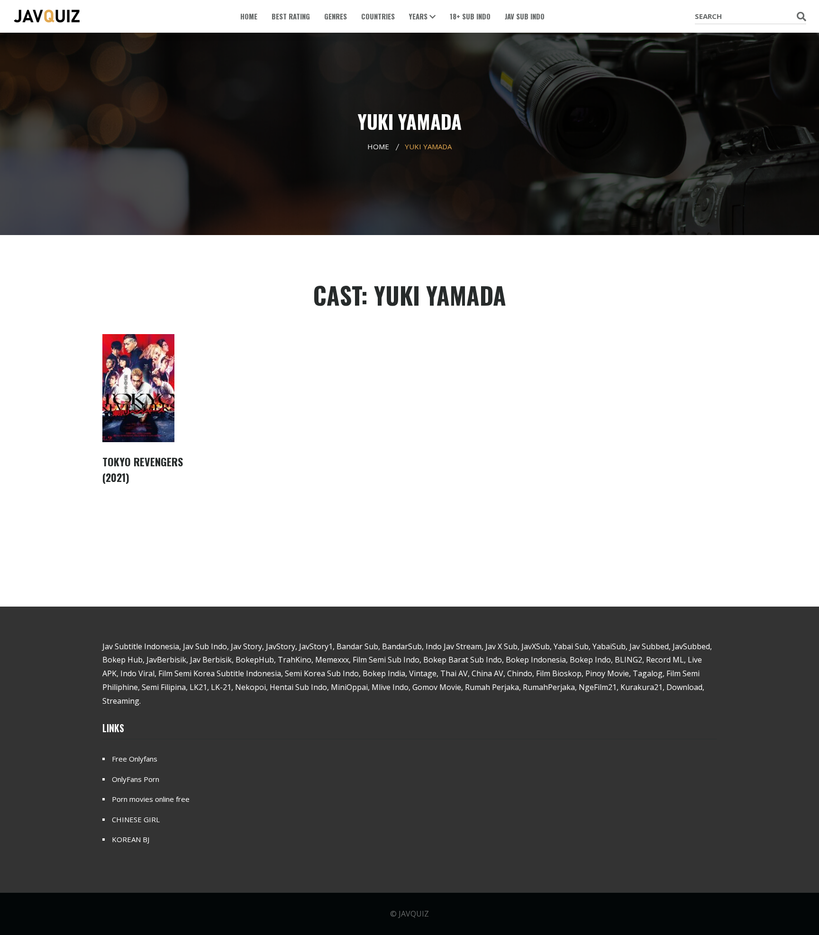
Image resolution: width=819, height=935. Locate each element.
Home (248, 16)
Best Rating (291, 16)
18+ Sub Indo (470, 16)
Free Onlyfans (134, 758)
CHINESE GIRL (136, 819)
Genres (335, 16)
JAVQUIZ (414, 913)
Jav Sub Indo (525, 16)
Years (419, 16)
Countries (378, 16)
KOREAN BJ (130, 839)
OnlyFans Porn (135, 779)
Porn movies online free (151, 799)
